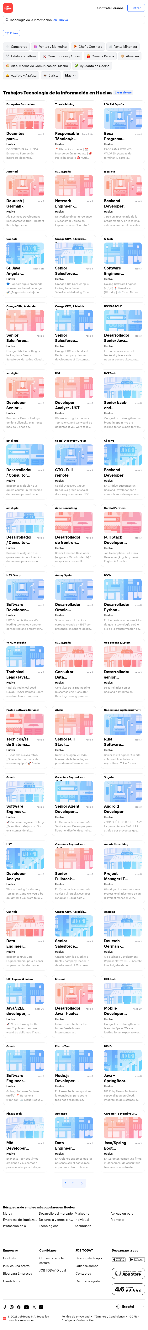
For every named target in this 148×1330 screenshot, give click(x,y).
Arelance (61, 1113)
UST (57, 373)
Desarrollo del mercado (56, 1213)
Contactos (83, 1273)
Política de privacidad (76, 1316)
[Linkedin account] (41, 1307)
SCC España (63, 171)
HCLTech (110, 373)
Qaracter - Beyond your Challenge (70, 778)
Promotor (117, 1219)
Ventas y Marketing (53, 46)
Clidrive (109, 440)
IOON (107, 575)
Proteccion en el (15, 1225)
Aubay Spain (63, 575)
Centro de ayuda (88, 1281)
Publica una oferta (16, 1265)
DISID (108, 1046)
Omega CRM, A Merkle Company (69, 240)
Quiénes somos (87, 1265)
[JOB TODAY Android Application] (137, 1259)
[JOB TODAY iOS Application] (119, 1259)
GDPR (133, 1316)
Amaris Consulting (116, 844)
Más (68, 75)
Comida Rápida (103, 56)
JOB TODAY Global (52, 1270)
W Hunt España (16, 642)
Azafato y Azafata (24, 75)
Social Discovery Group (70, 440)
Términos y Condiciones (109, 1316)
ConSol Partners (114, 507)
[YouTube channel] (26, 1307)
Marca (7, 1213)
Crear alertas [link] (123, 92)
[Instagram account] (11, 1307)
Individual (82, 1219)
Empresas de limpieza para (19, 1220)
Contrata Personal (110, 8)
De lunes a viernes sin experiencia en (54, 1220)
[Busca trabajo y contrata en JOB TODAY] (8, 8)
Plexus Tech (63, 1046)
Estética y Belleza (23, 56)
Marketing (82, 1213)
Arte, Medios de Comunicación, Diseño (39, 66)
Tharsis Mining (64, 104)
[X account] (34, 1307)
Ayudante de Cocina (94, 66)
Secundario (83, 1225)
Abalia (59, 709)
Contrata (9, 1258)
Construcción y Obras (64, 56)
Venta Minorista (125, 46)
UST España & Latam (117, 642)
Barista (54, 75)
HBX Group (13, 575)
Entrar (136, 8)
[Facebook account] (18, 1307)
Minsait (60, 979)
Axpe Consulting (66, 507)
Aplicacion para (122, 1213)
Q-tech (108, 238)
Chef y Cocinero (90, 46)
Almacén (132, 56)
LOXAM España (114, 104)
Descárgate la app (89, 1258)
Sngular (109, 777)
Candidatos (11, 1281)
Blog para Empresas (17, 1273)
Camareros (19, 46)
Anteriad (12, 171)
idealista (109, 171)
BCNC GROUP (113, 306)
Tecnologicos (48, 1225)
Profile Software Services (22, 709)
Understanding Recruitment (122, 709)
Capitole (11, 238)
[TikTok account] (5, 1307)
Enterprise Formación (20, 104)
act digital (12, 373)
